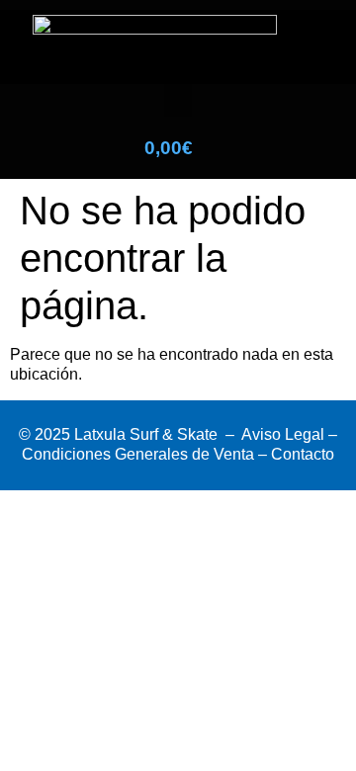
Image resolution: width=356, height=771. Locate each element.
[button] (178, 100)
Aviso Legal (282, 434)
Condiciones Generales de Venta (138, 454)
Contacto (302, 454)
